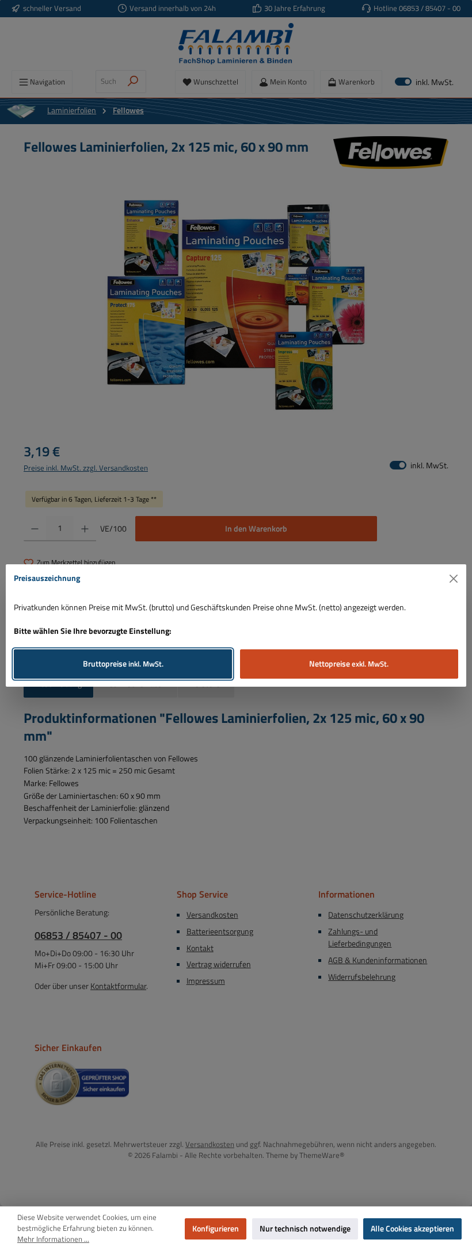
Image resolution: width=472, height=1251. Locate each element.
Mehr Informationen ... (53, 1239)
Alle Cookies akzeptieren (412, 1228)
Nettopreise (349, 663)
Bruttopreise (123, 663)
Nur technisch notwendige (305, 1228)
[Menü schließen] (454, 579)
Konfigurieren (215, 1228)
